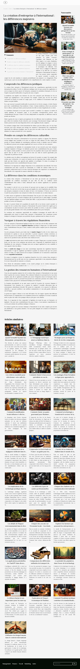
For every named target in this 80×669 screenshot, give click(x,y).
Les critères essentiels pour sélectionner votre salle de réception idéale (15, 377)
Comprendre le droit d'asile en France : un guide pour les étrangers (40, 451)
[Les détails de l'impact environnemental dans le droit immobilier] (15, 516)
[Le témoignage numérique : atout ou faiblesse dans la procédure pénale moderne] (40, 330)
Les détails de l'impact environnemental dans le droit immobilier (15, 526)
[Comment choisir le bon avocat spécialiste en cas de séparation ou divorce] (40, 367)
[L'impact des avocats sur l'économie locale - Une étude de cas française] (40, 516)
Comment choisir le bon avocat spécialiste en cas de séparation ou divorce (40, 377)
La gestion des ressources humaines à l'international (20, 72)
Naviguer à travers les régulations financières (18, 68)
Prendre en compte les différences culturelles (18, 62)
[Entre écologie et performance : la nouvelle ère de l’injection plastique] (68, 46)
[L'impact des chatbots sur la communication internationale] (64, 478)
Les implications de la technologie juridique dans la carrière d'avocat (16, 489)
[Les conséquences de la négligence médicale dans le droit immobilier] (15, 441)
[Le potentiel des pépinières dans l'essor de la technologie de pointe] (64, 553)
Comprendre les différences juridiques (16, 59)
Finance (14, 664)
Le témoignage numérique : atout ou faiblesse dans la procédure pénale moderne (40, 340)
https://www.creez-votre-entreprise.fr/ (36, 266)
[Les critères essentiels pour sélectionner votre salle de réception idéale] (15, 367)
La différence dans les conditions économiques (18, 65)
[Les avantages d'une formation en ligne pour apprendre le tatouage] (64, 367)
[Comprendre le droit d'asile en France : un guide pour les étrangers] (40, 441)
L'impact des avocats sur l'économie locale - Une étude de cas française (40, 526)
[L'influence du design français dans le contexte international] (15, 627)
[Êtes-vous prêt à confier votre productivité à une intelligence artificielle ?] (68, 70)
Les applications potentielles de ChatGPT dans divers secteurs (16, 563)
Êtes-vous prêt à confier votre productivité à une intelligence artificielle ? (68, 79)
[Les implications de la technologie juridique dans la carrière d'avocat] (15, 478)
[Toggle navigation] (5, 2)
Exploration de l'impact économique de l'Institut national (40, 600)
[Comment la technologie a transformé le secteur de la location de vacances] (64, 404)
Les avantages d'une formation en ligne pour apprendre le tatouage (64, 377)
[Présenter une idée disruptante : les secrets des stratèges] (68, 96)
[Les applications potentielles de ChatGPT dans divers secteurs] (15, 553)
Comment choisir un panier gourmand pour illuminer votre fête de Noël (40, 414)
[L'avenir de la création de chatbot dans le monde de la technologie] (64, 441)
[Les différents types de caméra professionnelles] (40, 478)
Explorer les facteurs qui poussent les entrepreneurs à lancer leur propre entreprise (64, 526)
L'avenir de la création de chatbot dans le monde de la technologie (64, 451)
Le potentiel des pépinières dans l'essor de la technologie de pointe (64, 563)
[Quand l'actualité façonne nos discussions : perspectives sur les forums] (68, 20)
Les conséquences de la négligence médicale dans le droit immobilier (15, 451)
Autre (10, 9)
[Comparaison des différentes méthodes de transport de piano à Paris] (40, 553)
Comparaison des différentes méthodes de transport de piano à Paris (40, 563)
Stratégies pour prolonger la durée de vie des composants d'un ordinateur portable (64, 340)
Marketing (28, 664)
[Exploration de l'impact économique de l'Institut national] (40, 590)
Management (6, 664)
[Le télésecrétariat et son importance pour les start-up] (15, 590)
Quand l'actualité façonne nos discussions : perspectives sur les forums (68, 29)
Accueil (5, 9)
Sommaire (10, 55)
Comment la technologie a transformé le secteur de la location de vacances (64, 414)
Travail (21, 664)
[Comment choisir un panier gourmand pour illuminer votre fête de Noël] (40, 404)
